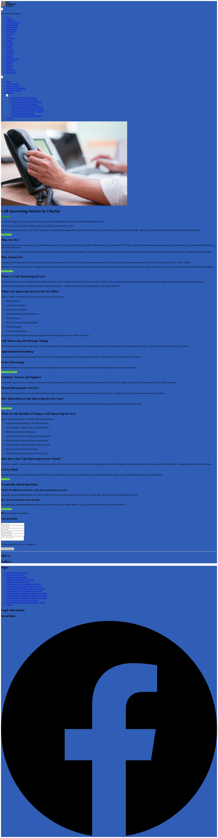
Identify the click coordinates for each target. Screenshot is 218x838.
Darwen (9, 66)
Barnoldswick (11, 29)
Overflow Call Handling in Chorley (20, 580)
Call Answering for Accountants (24, 98)
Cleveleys (10, 34)
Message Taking (12, 86)
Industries (10, 93)
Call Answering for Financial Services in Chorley (25, 589)
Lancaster (10, 20)
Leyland (9, 45)
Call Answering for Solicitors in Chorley (22, 600)
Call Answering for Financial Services (26, 102)
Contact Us (5, 217)
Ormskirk (10, 50)
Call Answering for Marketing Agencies (27, 107)
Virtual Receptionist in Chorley (18, 582)
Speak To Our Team (9, 372)
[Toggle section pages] (7, 95)
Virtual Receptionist (14, 90)
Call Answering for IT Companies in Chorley (24, 591)
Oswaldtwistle (11, 27)
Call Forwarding (12, 84)
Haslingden (10, 70)
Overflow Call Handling (15, 88)
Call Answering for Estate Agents (24, 100)
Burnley (9, 68)
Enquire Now (6, 408)
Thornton (9, 54)
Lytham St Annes (13, 22)
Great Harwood (12, 59)
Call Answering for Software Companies (27, 111)
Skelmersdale (11, 72)
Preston (9, 41)
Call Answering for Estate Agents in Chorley (24, 586)
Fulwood (9, 43)
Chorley (9, 63)
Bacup (8, 18)
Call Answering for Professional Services (27, 109)
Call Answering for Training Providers (26, 116)
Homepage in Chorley (15, 575)
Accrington (10, 38)
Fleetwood (10, 52)
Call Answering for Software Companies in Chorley (26, 598)
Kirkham (9, 56)
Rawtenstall (10, 31)
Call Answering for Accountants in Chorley (23, 584)
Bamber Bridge (12, 25)
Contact (9, 118)
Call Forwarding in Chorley (17, 573)
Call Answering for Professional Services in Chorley (27, 595)
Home (8, 81)
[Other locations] (2, 9)
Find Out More (7, 271)
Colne (8, 36)
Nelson (9, 47)
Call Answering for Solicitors (22, 114)
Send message (7, 549)
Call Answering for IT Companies (24, 104)
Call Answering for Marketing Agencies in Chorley (26, 593)
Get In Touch (6, 234)
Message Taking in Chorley (17, 577)
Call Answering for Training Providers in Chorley (26, 602)
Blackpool (10, 61)
